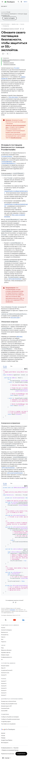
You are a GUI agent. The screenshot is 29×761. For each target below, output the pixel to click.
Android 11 (3, 695)
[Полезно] (21, 29)
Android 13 (3, 690)
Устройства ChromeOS (6, 670)
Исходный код (4, 634)
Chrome (3, 735)
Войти (25, 1)
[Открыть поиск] (18, 2)
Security (4, 6)
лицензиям (12, 609)
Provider (16, 68)
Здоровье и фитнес (5, 652)
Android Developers (5, 24)
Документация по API (6, 706)
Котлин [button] (5, 366)
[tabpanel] (14, 394)
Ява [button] (11, 366)
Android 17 (3, 681)
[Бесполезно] (23, 29)
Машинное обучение (6, 650)
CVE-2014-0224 (13, 97)
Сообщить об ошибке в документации (10, 719)
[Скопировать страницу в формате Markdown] (7, 54)
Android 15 (3, 685)
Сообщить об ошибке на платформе (10, 716)
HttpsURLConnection (16, 137)
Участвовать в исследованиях (8, 724)
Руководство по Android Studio (8, 701)
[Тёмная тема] (25, 369)
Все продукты (4, 742)
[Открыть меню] (2, 2)
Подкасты (3, 641)
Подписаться (21, 753)
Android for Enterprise (6, 630)
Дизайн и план (15, 24)
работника (19, 336)
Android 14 (3, 688)
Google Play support (6, 721)
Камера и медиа (5, 654)
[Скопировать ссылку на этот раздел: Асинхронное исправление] (21, 423)
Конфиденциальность (6, 657)
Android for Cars (5, 672)
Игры (2, 647)
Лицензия (16, 747)
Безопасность (4, 632)
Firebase (3, 738)
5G (2, 659)
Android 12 (3, 693)
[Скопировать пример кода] (27, 369)
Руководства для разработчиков (9, 703)
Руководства (6, 26)
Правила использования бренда (10, 750)
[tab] (5, 366)
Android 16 (3, 683)
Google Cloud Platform (6, 740)
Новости (3, 637)
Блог (2, 639)
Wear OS (3, 668)
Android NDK (4, 710)
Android (3, 627)
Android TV (3, 675)
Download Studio (5, 708)
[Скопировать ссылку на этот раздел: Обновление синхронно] (19, 322)
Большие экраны (5, 665)
